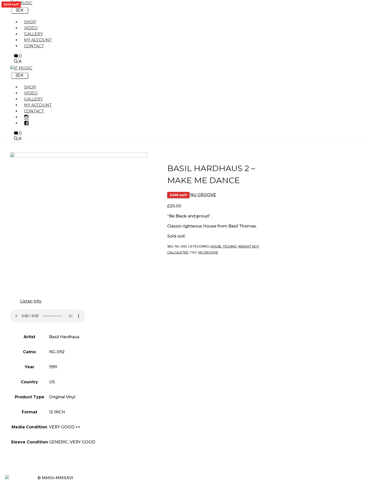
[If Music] (21, 3)
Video (31, 28)
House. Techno (223, 246)
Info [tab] (38, 301)
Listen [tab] (26, 301)
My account (38, 40)
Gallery (33, 34)
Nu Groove (208, 252)
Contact (34, 46)
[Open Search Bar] (18, 62)
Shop (30, 22)
